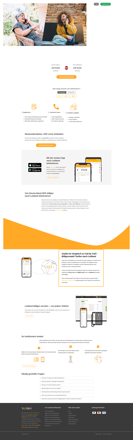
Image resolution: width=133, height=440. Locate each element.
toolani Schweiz (72, 423)
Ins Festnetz (62, 92)
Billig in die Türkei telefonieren (52, 417)
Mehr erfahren (29, 316)
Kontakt (70, 413)
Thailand (38, 425)
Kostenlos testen (105, 4)
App (60, 4)
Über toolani (71, 417)
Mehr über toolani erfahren (29, 366)
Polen (33, 425)
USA (30, 427)
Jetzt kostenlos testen (66, 77)
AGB (104, 434)
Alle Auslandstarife (49, 411)
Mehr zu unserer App (53, 177)
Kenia (22, 427)
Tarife (55, 4)
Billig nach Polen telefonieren (52, 413)
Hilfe (78, 4)
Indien (26, 427)
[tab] (66, 378)
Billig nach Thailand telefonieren (53, 419)
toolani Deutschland (73, 419)
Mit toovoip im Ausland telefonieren (53, 421)
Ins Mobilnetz (71, 92)
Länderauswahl (72, 415)
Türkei (36, 427)
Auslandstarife (58, 210)
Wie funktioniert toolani (68, 4)
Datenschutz (98, 434)
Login (96, 4)
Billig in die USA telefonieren (52, 415)
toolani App (53, 167)
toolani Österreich (72, 421)
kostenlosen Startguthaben (68, 280)
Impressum (109, 434)
